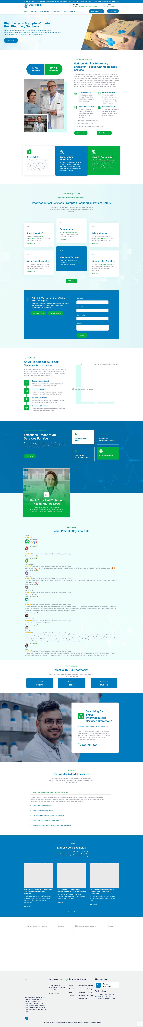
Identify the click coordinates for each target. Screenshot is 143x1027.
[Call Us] (104, 6)
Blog (66, 11)
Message (79, 323)
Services (57, 11)
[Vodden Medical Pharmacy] (33, 5)
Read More (30, 243)
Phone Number (80, 315)
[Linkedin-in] (26, 1018)
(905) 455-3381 (111, 6)
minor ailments (101, 238)
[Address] (70, 6)
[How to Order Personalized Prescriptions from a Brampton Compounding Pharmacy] (38, 875)
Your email (79, 307)
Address (75, 4)
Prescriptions (44, 11)
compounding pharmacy (70, 232)
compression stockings (105, 264)
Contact (73, 11)
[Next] (74, 911)
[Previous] (68, 911)
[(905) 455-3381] (79, 744)
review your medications (76, 262)
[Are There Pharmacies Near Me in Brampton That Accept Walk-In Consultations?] (104, 875)
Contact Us (11, 40)
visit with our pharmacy (105, 160)
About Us (33, 11)
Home (26, 11)
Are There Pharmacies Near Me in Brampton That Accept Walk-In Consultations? (102, 891)
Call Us (109, 4)
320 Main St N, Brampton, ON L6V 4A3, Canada (84, 6)
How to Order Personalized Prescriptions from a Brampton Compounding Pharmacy (38, 891)
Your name (79, 299)
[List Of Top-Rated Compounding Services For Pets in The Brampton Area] (71, 875)
